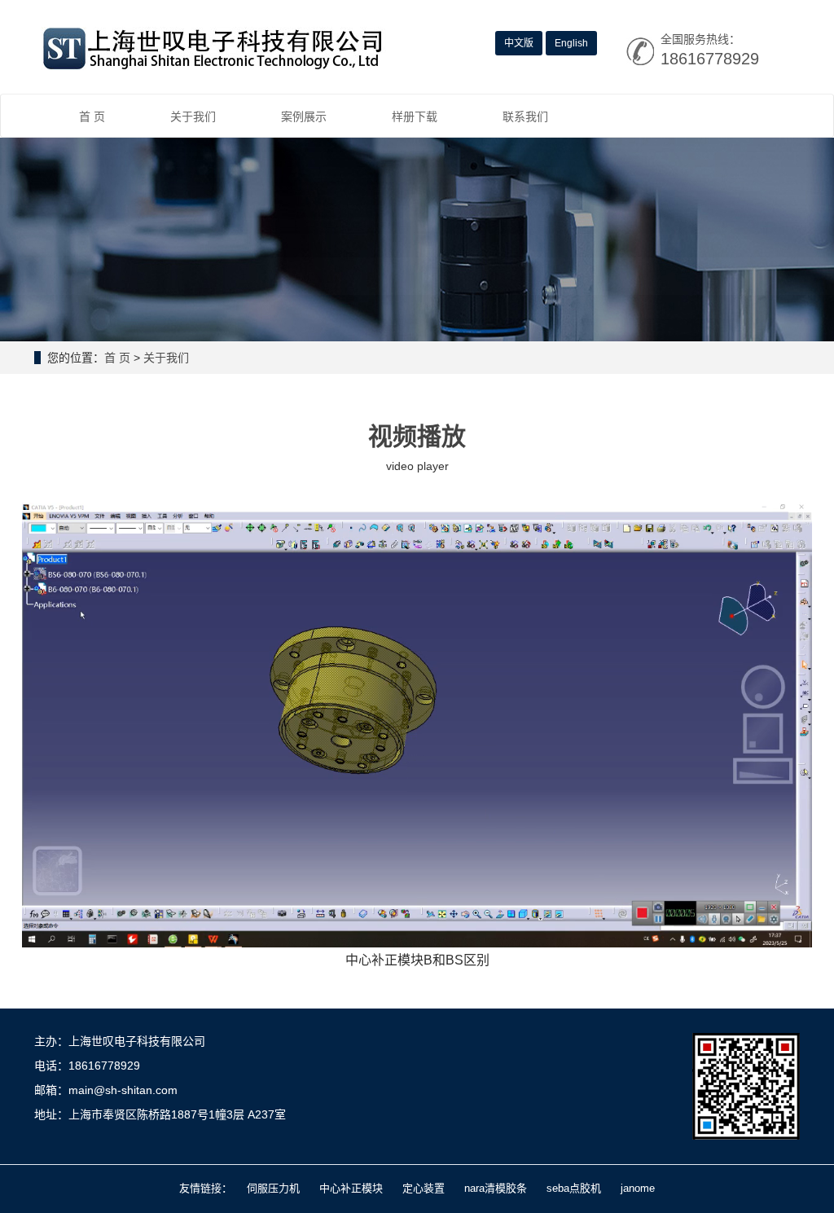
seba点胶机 (573, 1188)
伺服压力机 (273, 1188)
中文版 (518, 43)
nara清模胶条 (495, 1188)
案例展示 (304, 116)
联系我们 (525, 116)
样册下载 (414, 116)
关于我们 (193, 116)
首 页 (92, 116)
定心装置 (423, 1188)
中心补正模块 (351, 1188)
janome (638, 1188)
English (571, 43)
